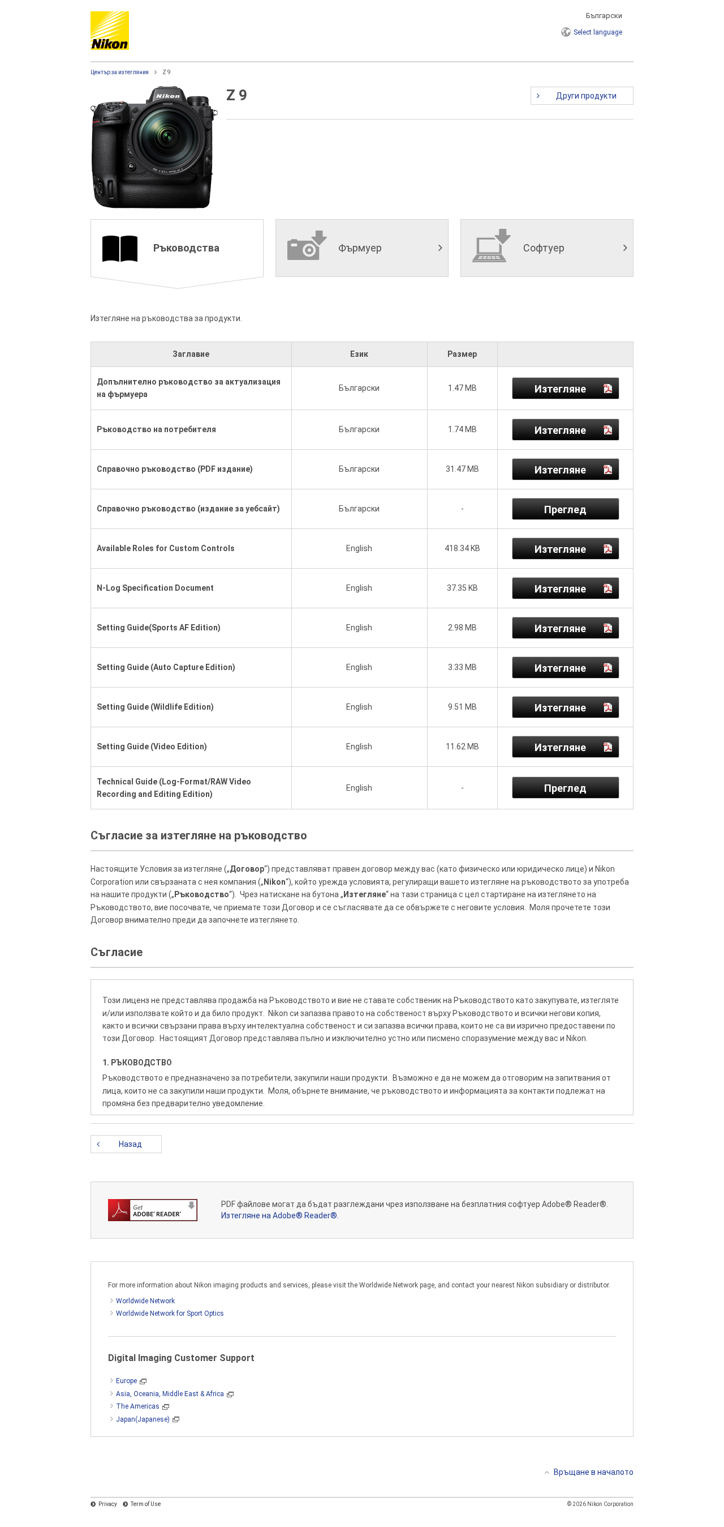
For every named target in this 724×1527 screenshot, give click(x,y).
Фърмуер (360, 248)
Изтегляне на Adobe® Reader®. (280, 1215)
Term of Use (146, 1504)
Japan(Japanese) (143, 1419)
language (598, 32)
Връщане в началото (594, 1472)
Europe (126, 1381)
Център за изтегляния (119, 72)
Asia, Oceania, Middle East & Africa (170, 1394)
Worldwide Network (145, 1301)
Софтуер (543, 248)
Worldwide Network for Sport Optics (170, 1313)
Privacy (107, 1504)
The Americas (138, 1406)
